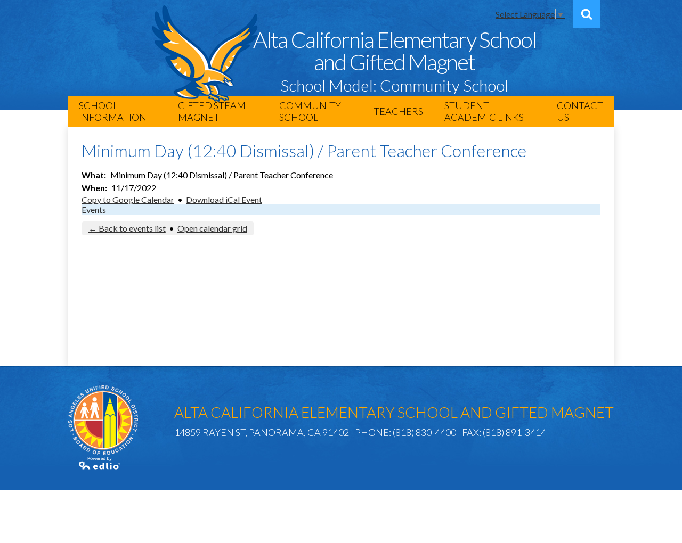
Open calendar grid (212, 228)
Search (586, 14)
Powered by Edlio (100, 463)
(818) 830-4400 (424, 432)
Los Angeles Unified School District (103, 420)
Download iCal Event (224, 199)
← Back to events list (127, 228)
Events (94, 209)
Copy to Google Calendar (128, 199)
